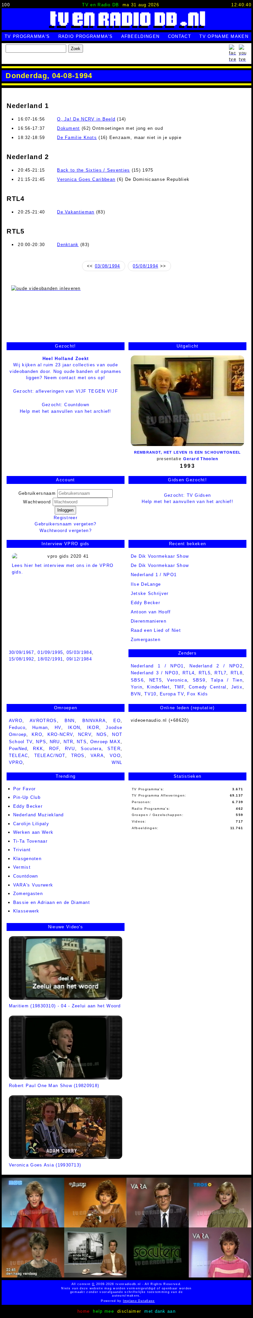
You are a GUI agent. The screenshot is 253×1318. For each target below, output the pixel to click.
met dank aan (160, 1311)
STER (114, 748)
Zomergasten (28, 893)
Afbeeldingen (140, 36)
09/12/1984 (79, 659)
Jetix (237, 687)
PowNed (18, 748)
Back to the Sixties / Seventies (93, 170)
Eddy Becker (145, 602)
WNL (117, 762)
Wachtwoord (37, 501)
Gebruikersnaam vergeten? (65, 523)
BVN (136, 693)
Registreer (65, 517)
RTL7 (220, 672)
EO (117, 720)
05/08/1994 (145, 266)
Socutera (91, 748)
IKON (74, 727)
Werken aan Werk (33, 832)
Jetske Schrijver (150, 593)
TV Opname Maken (223, 36)
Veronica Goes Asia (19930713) (45, 1165)
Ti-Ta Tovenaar (30, 841)
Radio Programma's (85, 36)
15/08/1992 (21, 659)
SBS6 (137, 680)
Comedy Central (208, 687)
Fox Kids (197, 693)
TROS (78, 755)
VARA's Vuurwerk (33, 885)
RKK (38, 748)
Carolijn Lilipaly (31, 823)
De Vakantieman (75, 212)
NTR (68, 741)
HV (58, 727)
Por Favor (24, 788)
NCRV (84, 734)
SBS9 (199, 680)
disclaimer (129, 1311)
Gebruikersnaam (37, 493)
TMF (179, 687)
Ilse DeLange (146, 584)
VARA (97, 755)
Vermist (22, 867)
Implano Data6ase (131, 1301)
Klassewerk (26, 911)
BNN (70, 720)
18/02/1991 (50, 659)
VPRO (16, 762)
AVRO (15, 720)
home (83, 1311)
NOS (102, 734)
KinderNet (158, 687)
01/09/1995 (50, 652)
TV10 (150, 693)
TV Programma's (27, 36)
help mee (103, 1311)
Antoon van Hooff (151, 611)
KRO (37, 734)
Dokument (68, 128)
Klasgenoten (27, 858)
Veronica (177, 680)
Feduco (17, 727)
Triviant (22, 849)
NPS (41, 741)
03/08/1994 (107, 266)
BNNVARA (94, 720)
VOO (115, 755)
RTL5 (205, 672)
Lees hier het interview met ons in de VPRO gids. (63, 569)
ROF (54, 748)
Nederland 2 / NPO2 (215, 665)
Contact (179, 36)
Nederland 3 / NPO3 (155, 672)
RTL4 (188, 672)
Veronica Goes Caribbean (86, 179)
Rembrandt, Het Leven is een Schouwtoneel (187, 452)
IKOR (93, 727)
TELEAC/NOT (49, 755)
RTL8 (236, 672)
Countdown (25, 876)
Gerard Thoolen (200, 459)
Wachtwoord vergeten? (66, 530)
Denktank (67, 244)
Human (40, 727)
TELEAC (18, 755)
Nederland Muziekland (38, 814)
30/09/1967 (21, 652)
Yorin (137, 687)
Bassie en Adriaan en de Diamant (51, 902)
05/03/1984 (79, 652)
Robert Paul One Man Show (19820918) (54, 1085)
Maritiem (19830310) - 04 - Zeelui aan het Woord (65, 1005)
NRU (55, 741)
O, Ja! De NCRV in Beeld (86, 119)
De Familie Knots (77, 137)
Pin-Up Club (27, 797)
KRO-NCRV (60, 734)
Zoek (75, 48)
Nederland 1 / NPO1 (154, 574)
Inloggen (65, 510)
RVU (70, 748)
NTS (82, 741)
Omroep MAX (105, 741)
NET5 (155, 680)
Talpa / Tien (226, 680)
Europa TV (172, 693)
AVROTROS (43, 720)
